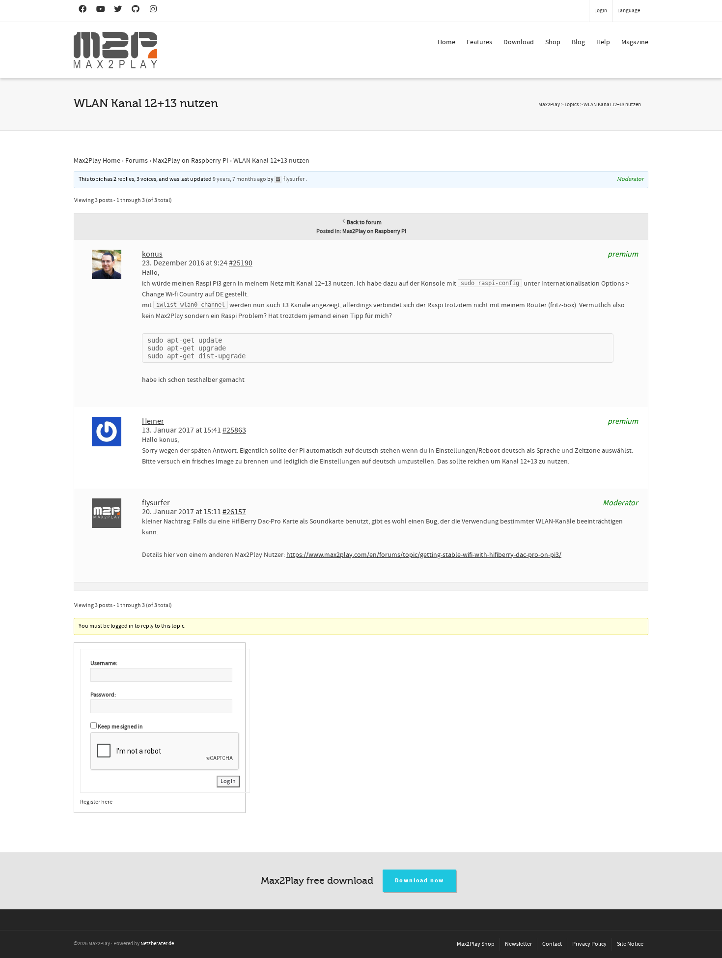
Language (628, 10)
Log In (228, 781)
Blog (578, 42)
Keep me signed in (120, 726)
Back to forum (364, 222)
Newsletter (518, 944)
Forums (136, 160)
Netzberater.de (157, 943)
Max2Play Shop (476, 944)
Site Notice (630, 944)
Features (479, 42)
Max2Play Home (97, 160)
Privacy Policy (589, 944)
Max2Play (549, 104)
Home (446, 42)
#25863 (234, 430)
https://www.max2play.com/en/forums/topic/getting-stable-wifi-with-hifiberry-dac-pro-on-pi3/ (423, 555)
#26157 (234, 512)
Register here (96, 802)
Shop (552, 42)
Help (603, 42)
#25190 (240, 263)
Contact (552, 944)
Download (518, 42)
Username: (103, 663)
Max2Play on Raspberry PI (190, 160)
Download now (419, 880)
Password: (103, 694)
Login (600, 10)
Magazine (634, 42)
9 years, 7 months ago (239, 179)
